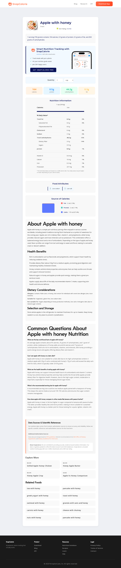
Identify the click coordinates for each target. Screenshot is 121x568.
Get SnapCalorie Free (43, 70)
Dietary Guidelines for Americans (48, 439)
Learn (64, 551)
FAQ (63, 554)
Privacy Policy (95, 545)
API (91, 4)
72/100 (69, 29)
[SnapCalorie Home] (18, 4)
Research (83, 4)
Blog (75, 4)
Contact (93, 551)
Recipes (65, 548)
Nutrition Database (69, 545)
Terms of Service (97, 548)
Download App (104, 4)
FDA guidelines (51, 437)
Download (37, 545)
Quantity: (51, 80)
